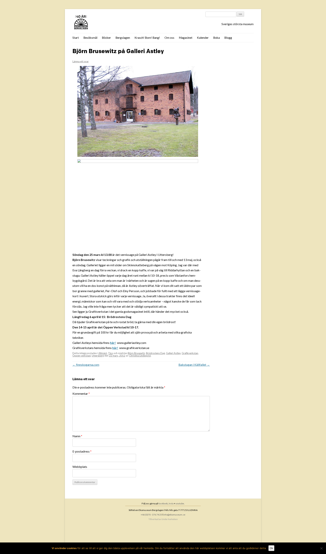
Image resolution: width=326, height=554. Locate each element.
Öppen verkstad (81, 355)
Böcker (106, 37)
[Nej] (321, 548)
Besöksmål (90, 37)
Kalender (203, 37)
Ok (271, 548)
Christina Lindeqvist (140, 355)
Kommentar (81, 393)
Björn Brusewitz (136, 353)
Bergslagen (122, 37)
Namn (77, 436)
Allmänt (102, 353)
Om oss (169, 37)
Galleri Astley (173, 353)
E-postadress (81, 451)
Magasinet (185, 37)
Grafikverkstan (190, 353)
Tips (110, 353)
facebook (163, 503)
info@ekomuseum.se (174, 514)
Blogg (228, 37)
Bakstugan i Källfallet (194, 364)
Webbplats (79, 466)
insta (171, 503)
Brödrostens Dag (155, 353)
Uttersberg (98, 355)
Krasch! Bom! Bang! (147, 37)
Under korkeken (169, 519)
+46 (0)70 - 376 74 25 (151, 514)
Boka (216, 37)
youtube (180, 503)
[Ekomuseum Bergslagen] (100, 22)
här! (113, 342)
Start (75, 37)
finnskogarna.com (85, 364)
